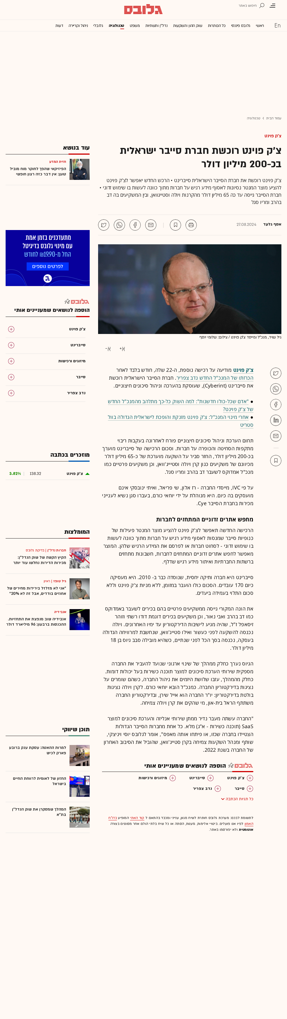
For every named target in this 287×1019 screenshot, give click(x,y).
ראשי (260, 25)
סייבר (240, 788)
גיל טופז (59, 581)
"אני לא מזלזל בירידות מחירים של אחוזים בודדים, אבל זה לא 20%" (36, 591)
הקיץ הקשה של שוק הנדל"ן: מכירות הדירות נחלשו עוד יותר (39, 560)
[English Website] (277, 25)
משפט (135, 25)
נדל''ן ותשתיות (156, 25)
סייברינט (197, 778)
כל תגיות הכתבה (239, 799)
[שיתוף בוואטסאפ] (119, 225)
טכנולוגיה (116, 25)
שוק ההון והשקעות (187, 25)
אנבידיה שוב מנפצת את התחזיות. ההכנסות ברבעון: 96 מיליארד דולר (36, 621)
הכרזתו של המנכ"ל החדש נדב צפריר (215, 377)
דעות (59, 25)
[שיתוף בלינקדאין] (275, 420)
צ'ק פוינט (273, 136)
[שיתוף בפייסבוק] (135, 225)
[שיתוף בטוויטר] (103, 225)
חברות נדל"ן (56, 550)
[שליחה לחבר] (150, 225)
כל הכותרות (217, 25)
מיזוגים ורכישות (152, 778)
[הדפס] (191, 225)
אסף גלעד (272, 224)
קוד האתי (137, 818)
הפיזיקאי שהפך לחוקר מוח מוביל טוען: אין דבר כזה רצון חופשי (38, 171)
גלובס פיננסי (240, 25)
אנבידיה (60, 612)
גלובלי (98, 25)
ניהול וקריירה (78, 25)
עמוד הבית (273, 118)
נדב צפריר (202, 788)
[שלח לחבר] (275, 436)
